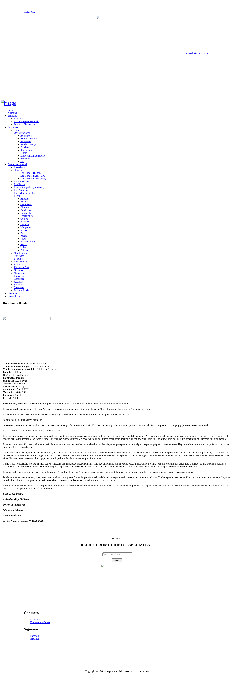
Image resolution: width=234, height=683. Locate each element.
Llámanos (35, 619)
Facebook (35, 636)
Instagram (35, 638)
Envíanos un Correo (40, 622)
